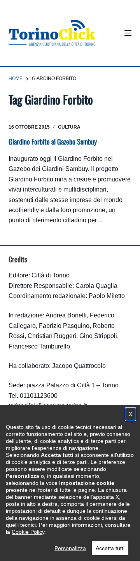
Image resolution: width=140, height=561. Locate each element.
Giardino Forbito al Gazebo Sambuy (53, 141)
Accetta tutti (110, 548)
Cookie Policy (28, 532)
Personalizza (70, 548)
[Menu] (127, 33)
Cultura (69, 127)
